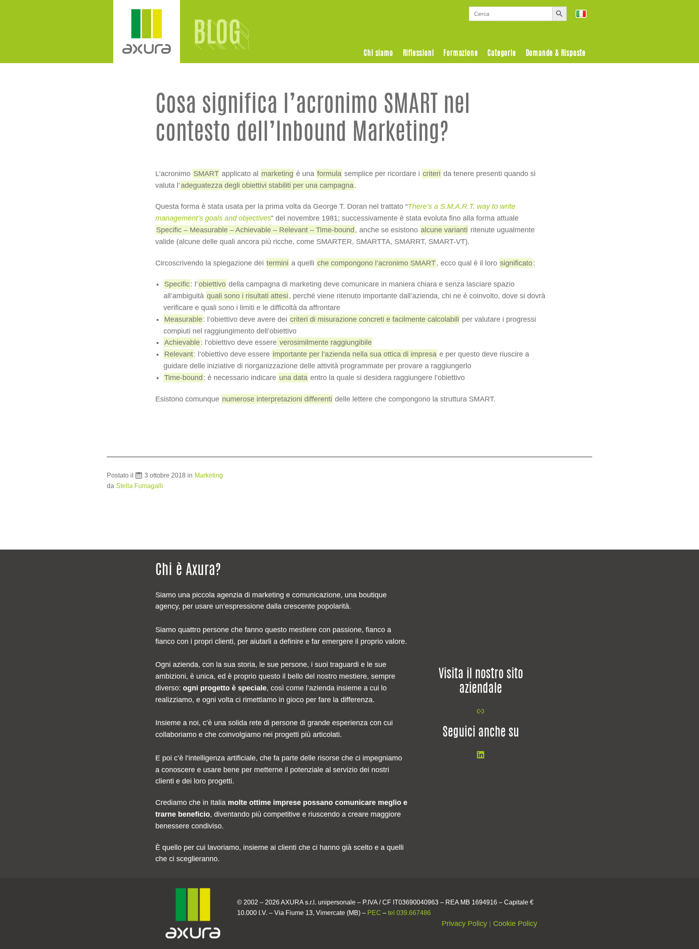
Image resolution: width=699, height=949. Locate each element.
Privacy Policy (464, 923)
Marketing (209, 475)
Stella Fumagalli (139, 485)
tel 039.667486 (409, 912)
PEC (374, 912)
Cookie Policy (515, 923)
